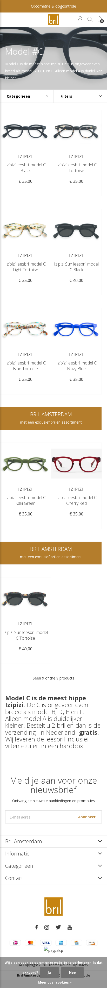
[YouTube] (70, 927)
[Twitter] (58, 927)
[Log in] (80, 19)
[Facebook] (36, 927)
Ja (49, 972)
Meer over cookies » (55, 982)
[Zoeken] (90, 19)
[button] (9, 19)
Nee (72, 972)
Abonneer (87, 816)
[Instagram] (46, 927)
